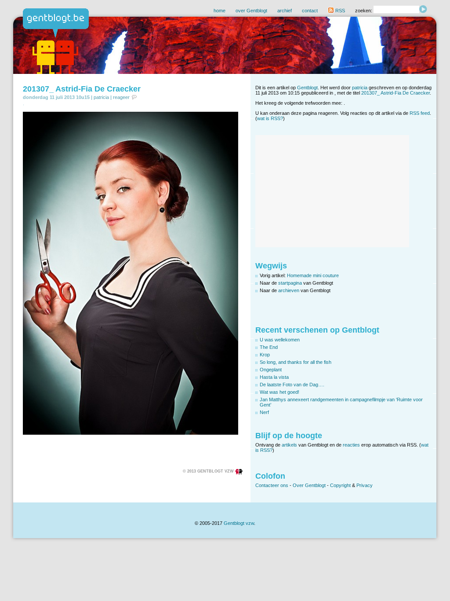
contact (310, 10)
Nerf (264, 412)
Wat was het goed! (279, 392)
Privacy (364, 485)
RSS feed (420, 113)
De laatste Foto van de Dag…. (292, 384)
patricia (101, 97)
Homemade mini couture (313, 275)
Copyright (340, 485)
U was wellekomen (280, 339)
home (219, 10)
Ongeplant (271, 369)
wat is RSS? (270, 118)
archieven (288, 290)
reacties (351, 444)
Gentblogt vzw (239, 523)
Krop (265, 354)
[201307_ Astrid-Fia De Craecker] (130, 433)
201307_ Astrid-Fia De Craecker (82, 88)
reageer (121, 97)
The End (269, 347)
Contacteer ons (271, 485)
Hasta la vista (274, 377)
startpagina (290, 283)
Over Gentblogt (309, 485)
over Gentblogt (251, 10)
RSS (339, 10)
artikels (289, 444)
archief (284, 10)
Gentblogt (307, 87)
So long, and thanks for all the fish (295, 362)
